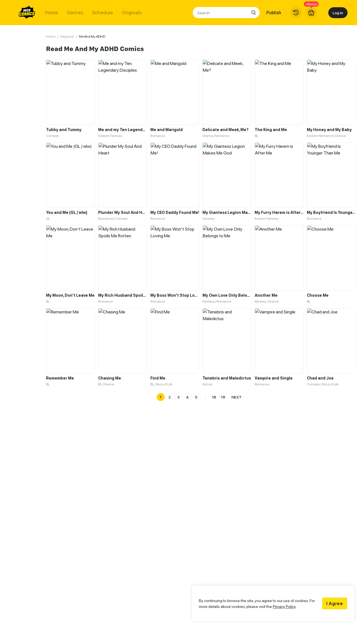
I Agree (334, 603)
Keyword (67, 36)
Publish (273, 12)
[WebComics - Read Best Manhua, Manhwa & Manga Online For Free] (27, 12)
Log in (338, 12)
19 (223, 397)
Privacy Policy (284, 606)
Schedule (102, 12)
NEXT (236, 397)
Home (51, 12)
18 (214, 397)
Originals (132, 12)
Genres (75, 12)
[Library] (295, 12)
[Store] (311, 12)
